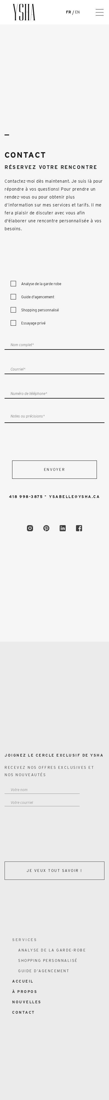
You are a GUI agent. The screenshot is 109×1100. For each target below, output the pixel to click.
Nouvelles (81, 571)
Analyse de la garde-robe (56, 539)
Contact (85, 582)
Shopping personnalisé (61, 550)
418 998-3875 (26, 496)
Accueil (23, 981)
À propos (24, 991)
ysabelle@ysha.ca (74, 496)
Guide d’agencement (66, 561)
